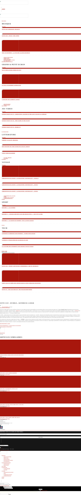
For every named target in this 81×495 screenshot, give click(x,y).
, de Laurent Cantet (11, 99)
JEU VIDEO (4, 105)
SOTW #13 (18, 310)
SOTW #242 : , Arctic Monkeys (20, 266)
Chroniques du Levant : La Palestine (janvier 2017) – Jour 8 (20, 191)
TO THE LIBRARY (8, 157)
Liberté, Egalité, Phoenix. (10, 140)
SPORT (3, 199)
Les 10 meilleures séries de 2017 (11, 70)
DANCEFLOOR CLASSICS (8, 460)
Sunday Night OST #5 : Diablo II (11, 127)
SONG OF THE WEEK (8, 57)
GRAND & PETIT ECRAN (7, 61)
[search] (8, 483)
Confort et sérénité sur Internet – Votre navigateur (18, 233)
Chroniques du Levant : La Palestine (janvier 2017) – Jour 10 (20, 178)
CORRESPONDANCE (8, 198)
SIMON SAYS (6, 58)
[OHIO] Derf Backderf (8, 153)
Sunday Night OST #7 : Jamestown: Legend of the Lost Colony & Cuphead (24, 114)
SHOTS (1, 356)
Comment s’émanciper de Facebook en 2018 (15, 240)
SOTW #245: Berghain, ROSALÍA (11, 29)
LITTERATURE (5, 131)
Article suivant (2, 326)
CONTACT (3, 9)
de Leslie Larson (16, 146)
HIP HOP (1, 323)
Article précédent (2, 325)
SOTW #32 (77, 310)
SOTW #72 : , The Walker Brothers (17, 289)
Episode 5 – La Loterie (8, 207)
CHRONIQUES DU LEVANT (8, 472)
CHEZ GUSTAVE (7, 59)
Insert (9, 494)
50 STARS (6, 158)
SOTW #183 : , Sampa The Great (10, 417)
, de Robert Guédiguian (11, 85)
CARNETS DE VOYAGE (9, 197)
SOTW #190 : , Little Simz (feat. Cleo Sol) (12, 404)
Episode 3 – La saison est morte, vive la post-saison (18, 220)
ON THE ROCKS (6, 461)
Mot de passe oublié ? (44, 490)
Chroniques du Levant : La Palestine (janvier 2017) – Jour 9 (20, 184)
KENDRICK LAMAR (6, 323)
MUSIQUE (1, 307)
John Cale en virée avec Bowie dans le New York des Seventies (21, 283)
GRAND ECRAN (7, 104)
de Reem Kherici (8, 326)
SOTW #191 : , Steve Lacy (9, 388)
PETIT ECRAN (6, 465)
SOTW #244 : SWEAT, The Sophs (10, 35)
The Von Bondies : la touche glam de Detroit (16, 52)
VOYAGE (4, 159)
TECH (3, 225)
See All (4, 26)
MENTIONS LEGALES (4, 450)
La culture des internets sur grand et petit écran (17, 246)
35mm (5, 196)
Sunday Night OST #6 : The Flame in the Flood (16, 120)
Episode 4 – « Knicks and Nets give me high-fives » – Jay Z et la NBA (22, 214)
